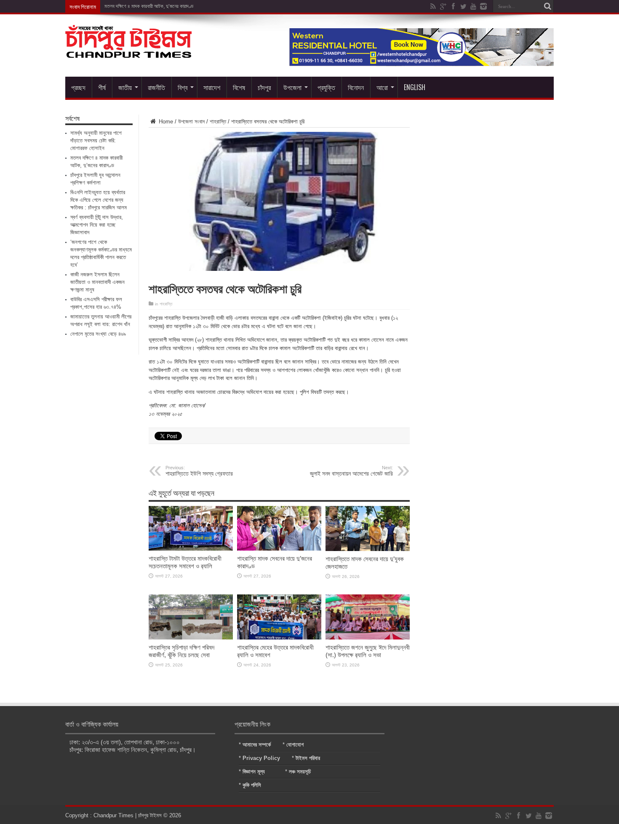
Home (165, 121)
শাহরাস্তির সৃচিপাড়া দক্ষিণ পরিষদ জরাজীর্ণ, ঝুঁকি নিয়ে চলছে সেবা (181, 651)
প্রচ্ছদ (78, 87)
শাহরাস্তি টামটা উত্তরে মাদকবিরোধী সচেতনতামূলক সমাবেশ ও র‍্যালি (185, 562)
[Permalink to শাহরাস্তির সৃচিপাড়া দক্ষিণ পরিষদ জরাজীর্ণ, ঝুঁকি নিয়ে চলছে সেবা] (191, 637)
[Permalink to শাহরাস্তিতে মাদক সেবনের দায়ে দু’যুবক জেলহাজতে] (368, 549)
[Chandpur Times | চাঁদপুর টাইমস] (128, 51)
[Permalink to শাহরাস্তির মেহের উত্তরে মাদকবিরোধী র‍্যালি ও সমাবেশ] (279, 637)
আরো (382, 87)
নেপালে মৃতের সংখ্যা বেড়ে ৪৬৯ (98, 334)
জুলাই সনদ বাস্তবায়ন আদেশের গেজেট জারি (351, 471)
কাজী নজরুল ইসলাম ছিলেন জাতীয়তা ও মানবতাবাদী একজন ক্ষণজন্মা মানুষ (97, 282)
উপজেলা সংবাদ (191, 121)
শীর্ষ (102, 87)
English (414, 87)
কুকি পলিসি (252, 785)
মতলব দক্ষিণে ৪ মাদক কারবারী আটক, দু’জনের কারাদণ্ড (148, 6)
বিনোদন (356, 87)
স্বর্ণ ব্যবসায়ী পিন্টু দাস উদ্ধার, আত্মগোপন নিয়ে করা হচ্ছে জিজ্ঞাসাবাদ (96, 224)
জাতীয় (125, 87)
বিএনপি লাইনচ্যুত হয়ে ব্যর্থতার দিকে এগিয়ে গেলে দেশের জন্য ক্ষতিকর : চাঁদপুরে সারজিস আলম (98, 200)
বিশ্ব (182, 87)
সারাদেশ (211, 87)
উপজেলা (292, 87)
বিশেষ (239, 87)
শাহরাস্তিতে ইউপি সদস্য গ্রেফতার (199, 471)
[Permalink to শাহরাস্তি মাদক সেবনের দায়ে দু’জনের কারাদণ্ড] (279, 549)
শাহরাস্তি (218, 121)
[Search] (547, 6)
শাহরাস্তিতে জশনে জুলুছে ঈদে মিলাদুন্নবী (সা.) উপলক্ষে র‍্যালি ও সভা (368, 651)
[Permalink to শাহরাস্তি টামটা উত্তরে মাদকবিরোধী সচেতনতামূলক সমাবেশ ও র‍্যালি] (191, 549)
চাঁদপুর (264, 87)
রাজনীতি (156, 87)
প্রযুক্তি (326, 87)
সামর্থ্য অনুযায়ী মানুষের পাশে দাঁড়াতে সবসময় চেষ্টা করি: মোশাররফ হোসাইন (96, 140)
